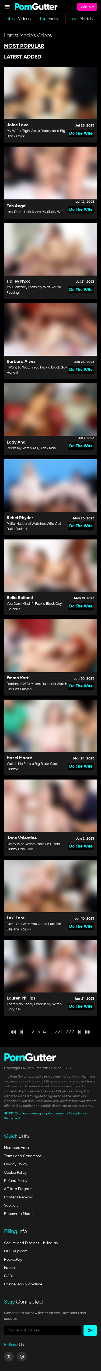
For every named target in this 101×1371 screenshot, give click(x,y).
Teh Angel (16, 206)
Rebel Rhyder (20, 518)
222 (69, 1032)
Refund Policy (15, 1181)
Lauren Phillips (21, 998)
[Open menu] (7, 7)
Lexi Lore (16, 918)
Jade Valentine (22, 838)
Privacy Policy (15, 1164)
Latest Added (22, 57)
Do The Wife (81, 133)
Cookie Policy (15, 1173)
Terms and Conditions (22, 1156)
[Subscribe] (90, 1330)
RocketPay (13, 1260)
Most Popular (24, 46)
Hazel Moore (19, 758)
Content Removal (19, 1197)
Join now (87, 6)
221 (58, 1032)
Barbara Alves (21, 362)
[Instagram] (22, 1357)
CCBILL (10, 1276)
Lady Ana (16, 442)
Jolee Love (18, 125)
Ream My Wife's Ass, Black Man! (32, 448)
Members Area (16, 1148)
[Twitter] (9, 1357)
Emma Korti (18, 678)
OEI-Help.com (15, 1251)
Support (11, 1205)
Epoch (9, 1268)
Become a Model (18, 1214)
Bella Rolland (20, 598)
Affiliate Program (18, 1189)
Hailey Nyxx (18, 281)
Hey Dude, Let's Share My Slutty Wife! (36, 212)
